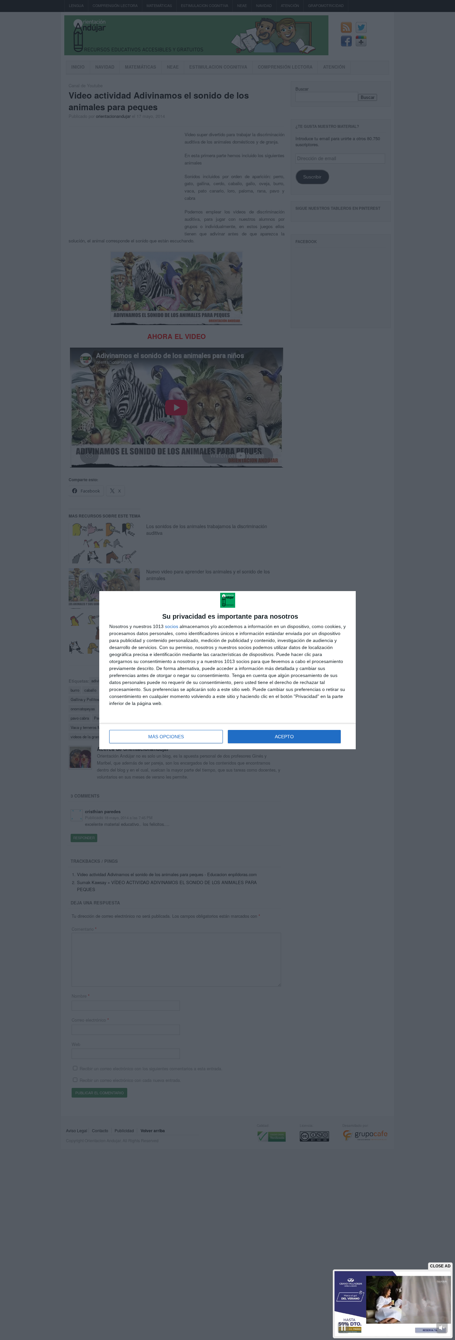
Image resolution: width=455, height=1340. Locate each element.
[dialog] (227, 670)
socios (171, 626)
